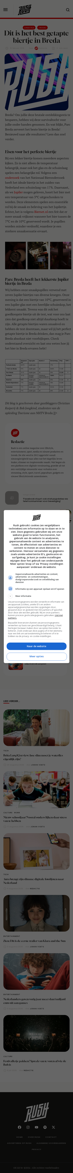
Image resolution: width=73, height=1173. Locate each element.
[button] (36, 596)
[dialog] (36, 586)
